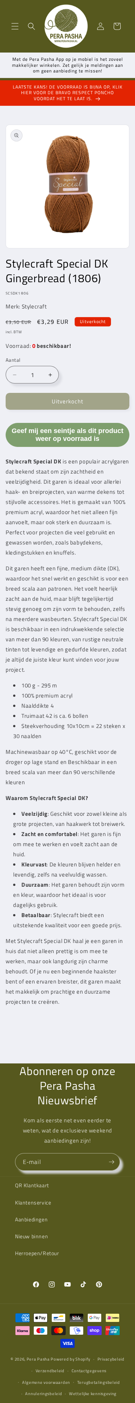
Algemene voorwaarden (46, 1382)
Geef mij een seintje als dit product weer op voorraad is (67, 434)
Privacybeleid (111, 1359)
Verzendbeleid (50, 1371)
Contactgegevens (89, 1371)
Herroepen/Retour (37, 1253)
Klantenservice (33, 1202)
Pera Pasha (38, 1359)
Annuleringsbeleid (43, 1394)
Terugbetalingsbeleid (98, 1382)
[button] (15, 26)
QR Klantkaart (32, 1185)
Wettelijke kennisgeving (93, 1394)
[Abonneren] (111, 1162)
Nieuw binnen (31, 1236)
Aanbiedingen (31, 1219)
